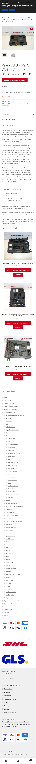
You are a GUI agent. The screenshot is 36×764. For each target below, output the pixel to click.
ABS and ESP (11, 438)
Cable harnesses (10, 427)
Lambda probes (10, 539)
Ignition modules (10, 536)
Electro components (13, 18)
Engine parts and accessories (12, 601)
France (26, 722)
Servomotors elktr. (11, 568)
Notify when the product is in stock (15, 80)
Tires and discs (8, 609)
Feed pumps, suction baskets (14, 521)
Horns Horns (9, 530)
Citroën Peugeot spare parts (12, 685)
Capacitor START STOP (12, 430)
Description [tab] (5, 114)
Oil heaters (9, 542)
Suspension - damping (14, 494)
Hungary (10, 724)
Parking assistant (13, 486)
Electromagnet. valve (12, 515)
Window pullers (10, 595)
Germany (4, 724)
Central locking (12, 468)
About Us (7, 692)
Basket (27, 759)
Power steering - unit (13, 489)
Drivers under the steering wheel (15, 506)
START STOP (11, 492)
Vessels (6, 615)
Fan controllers (10, 518)
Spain (3, 726)
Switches (8, 583)
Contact (6, 702)
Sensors (8, 565)
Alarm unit (11, 450)
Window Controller (11, 592)
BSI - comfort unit (13, 104)
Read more (18, 274)
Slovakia (14, 726)
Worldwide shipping (10, 712)
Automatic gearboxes (14, 453)
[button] (31, 29)
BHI (7, 424)
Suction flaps (9, 580)
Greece (16, 722)
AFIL (9, 441)
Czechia (10, 722)
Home (5, 18)
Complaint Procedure (10, 699)
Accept (5, 10)
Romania (27, 724)
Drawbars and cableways (11, 409)
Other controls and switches (13, 548)
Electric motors (10, 512)
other (9, 483)
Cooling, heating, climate (11, 406)
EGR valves (9, 509)
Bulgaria (4, 722)
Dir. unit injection (12, 471)
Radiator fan (9, 553)
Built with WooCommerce (19, 754)
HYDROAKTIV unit (10, 533)
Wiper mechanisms (11, 598)
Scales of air (9, 562)
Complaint (7, 695)
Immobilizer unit (12, 480)
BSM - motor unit (12, 465)
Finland (21, 722)
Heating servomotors (12, 527)
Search (18, 761)
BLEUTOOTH (11, 456)
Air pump (8, 418)
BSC (9, 459)
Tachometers (9, 586)
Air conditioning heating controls (15, 415)
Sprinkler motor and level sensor (15, 574)
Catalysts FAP (7, 400)
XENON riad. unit (12, 497)
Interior (6, 607)
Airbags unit (11, 447)
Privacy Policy (8, 689)
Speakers (8, 571)
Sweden (8, 726)
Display (8, 500)
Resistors (8, 559)
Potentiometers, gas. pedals (13, 551)
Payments (7, 709)
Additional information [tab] (9, 119)
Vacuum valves (10, 589)
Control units (23, 18)
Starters (8, 577)
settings (16, 7)
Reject (12, 10)
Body (5, 397)
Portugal (21, 724)
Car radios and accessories (13, 433)
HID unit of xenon (12, 477)
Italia (16, 724)
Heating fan (9, 524)
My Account (6, 761)
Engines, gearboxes (9, 604)
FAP (9, 474)
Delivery (6, 706)
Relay (7, 556)
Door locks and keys (11, 503)
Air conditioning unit (13, 444)
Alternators (9, 421)
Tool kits (6, 612)
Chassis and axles (9, 403)
